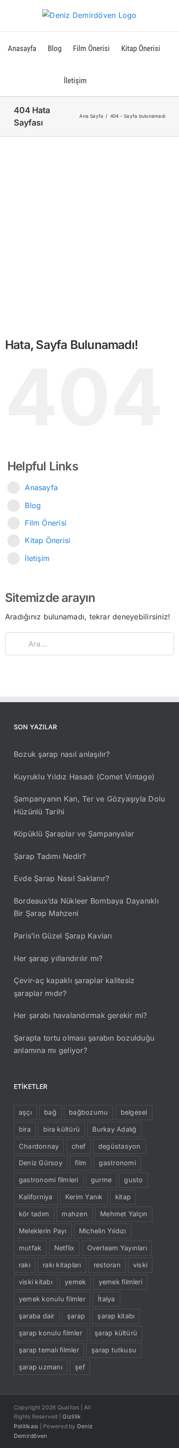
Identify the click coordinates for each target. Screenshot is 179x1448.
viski (140, 1265)
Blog (33, 505)
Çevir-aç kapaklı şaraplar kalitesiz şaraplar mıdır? (74, 987)
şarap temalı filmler (49, 1350)
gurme (101, 1180)
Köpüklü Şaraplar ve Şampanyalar (74, 833)
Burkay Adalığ (114, 1129)
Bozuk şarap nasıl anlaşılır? (62, 754)
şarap (76, 1316)
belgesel (134, 1112)
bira (25, 1129)
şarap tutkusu (113, 1350)
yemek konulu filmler (52, 1299)
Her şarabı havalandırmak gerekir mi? (80, 1015)
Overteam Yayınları (117, 1248)
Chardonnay (39, 1146)
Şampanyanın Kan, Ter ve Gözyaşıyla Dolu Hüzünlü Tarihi (89, 805)
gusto (133, 1180)
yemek (75, 1282)
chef (79, 1146)
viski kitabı (35, 1282)
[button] (101, 80)
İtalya (106, 1299)
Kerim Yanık (84, 1197)
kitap (123, 1197)
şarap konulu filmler (50, 1333)
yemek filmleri (120, 1282)
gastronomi (117, 1163)
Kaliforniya (36, 1197)
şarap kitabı (115, 1316)
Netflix (64, 1248)
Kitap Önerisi (47, 540)
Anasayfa (41, 487)
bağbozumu (88, 1112)
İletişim (37, 558)
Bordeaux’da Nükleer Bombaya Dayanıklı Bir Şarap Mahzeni (86, 907)
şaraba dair (37, 1316)
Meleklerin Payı (43, 1231)
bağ (50, 1112)
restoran (107, 1265)
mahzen (74, 1214)
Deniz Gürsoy (40, 1163)
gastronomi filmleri (48, 1180)
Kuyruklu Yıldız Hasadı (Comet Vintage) (84, 776)
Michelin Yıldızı (102, 1231)
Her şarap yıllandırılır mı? (58, 958)
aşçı (25, 1112)
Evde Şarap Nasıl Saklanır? (61, 878)
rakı (24, 1265)
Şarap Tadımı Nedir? (50, 856)
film (80, 1163)
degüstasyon (119, 1146)
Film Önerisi (46, 522)
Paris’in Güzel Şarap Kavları (63, 935)
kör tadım (34, 1214)
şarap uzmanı (40, 1367)
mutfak (30, 1248)
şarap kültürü (116, 1333)
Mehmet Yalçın (123, 1214)
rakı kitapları (62, 1265)
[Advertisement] (89, 231)
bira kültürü (61, 1129)
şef (80, 1367)
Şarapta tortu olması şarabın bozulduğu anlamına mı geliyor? (84, 1044)
